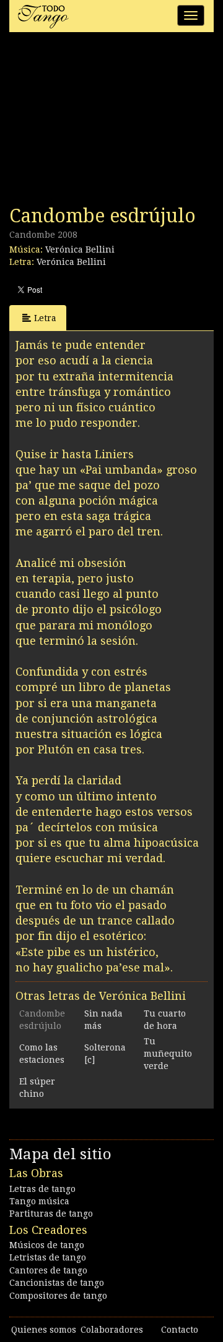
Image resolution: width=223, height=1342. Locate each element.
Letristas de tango (47, 1257)
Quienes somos (43, 1330)
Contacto (179, 1330)
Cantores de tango (48, 1270)
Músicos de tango (46, 1245)
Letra (45, 318)
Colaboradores (112, 1330)
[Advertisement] (102, 122)
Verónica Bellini (80, 249)
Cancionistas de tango (56, 1283)
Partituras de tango (51, 1213)
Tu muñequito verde (168, 1053)
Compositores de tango (58, 1296)
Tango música (39, 1201)
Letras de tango (42, 1189)
